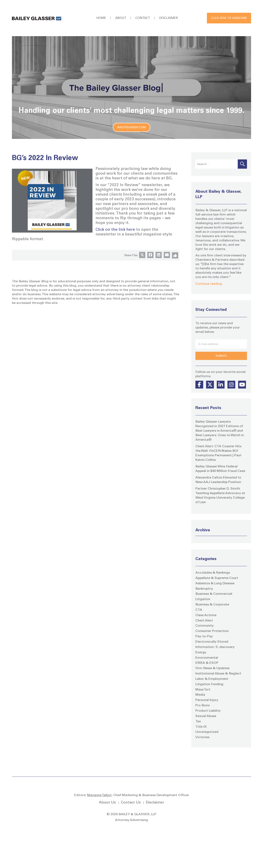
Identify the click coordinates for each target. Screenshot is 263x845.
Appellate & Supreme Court (216, 578)
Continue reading (208, 284)
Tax (198, 721)
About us (107, 803)
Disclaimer (168, 18)
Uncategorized (206, 732)
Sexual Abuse (205, 716)
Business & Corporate (212, 604)
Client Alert (204, 620)
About (120, 18)
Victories (202, 737)
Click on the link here (115, 230)
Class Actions (205, 615)
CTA (198, 610)
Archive (202, 530)
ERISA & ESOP (206, 663)
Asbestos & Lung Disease (214, 583)
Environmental (206, 657)
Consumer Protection (212, 631)
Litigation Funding (209, 684)
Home (101, 18)
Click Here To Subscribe (229, 18)
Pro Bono (202, 705)
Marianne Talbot (99, 795)
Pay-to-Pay (204, 636)
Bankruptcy (204, 588)
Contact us (131, 803)
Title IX (201, 727)
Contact (142, 18)
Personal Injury (206, 700)
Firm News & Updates (212, 668)
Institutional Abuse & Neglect (218, 673)
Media (200, 694)
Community (204, 625)
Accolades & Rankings (212, 572)
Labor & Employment (211, 679)
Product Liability (208, 710)
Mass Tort (202, 689)
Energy (200, 652)
